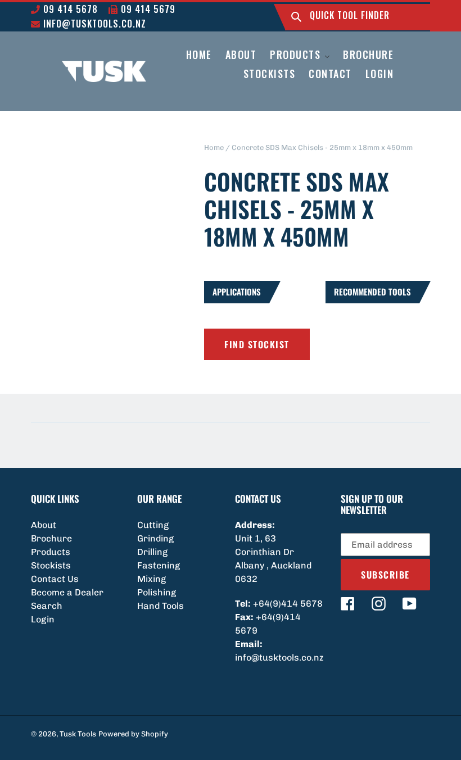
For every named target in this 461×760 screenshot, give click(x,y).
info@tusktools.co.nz (93, 23)
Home (214, 147)
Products (50, 552)
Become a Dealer (67, 592)
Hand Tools (160, 605)
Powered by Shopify (133, 734)
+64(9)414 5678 (288, 603)
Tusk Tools (78, 734)
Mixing (151, 579)
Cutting (153, 525)
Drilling (152, 552)
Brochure (51, 538)
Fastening (158, 565)
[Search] (296, 17)
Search (46, 605)
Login (43, 619)
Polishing (156, 592)
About (43, 525)
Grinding (155, 538)
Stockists (51, 565)
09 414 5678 (69, 9)
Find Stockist (257, 344)
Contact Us (55, 579)
